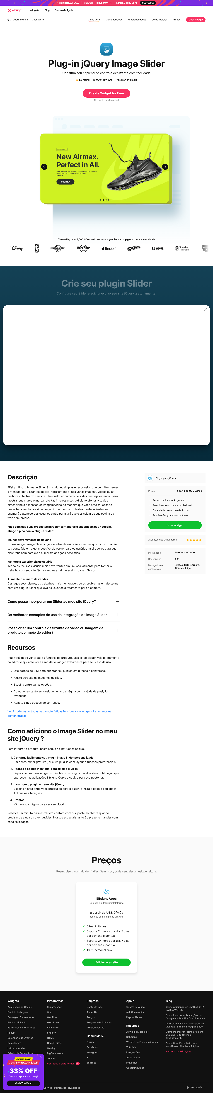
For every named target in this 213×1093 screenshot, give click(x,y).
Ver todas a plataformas (63, 1063)
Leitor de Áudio (16, 1048)
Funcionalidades (137, 19)
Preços (177, 19)
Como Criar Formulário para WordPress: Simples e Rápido (182, 1045)
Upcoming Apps (135, 1067)
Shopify (51, 1032)
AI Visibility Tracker (137, 1031)
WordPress (53, 1022)
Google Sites (54, 1043)
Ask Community (135, 1012)
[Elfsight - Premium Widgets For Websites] (14, 10)
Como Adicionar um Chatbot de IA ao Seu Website (185, 1008)
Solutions (131, 1036)
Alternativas (133, 1057)
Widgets (34, 10)
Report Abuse (134, 1017)
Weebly (51, 1048)
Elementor (53, 1027)
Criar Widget (196, 19)
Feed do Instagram (17, 1012)
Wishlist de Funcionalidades (142, 1042)
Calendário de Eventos (20, 1037)
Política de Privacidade (67, 1088)
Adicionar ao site (106, 962)
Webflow (52, 1017)
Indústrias (132, 1062)
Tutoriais (131, 1047)
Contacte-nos (94, 1006)
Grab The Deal (23, 1083)
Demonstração (114, 19)
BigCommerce (55, 1053)
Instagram (92, 1052)
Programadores (95, 1027)
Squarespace (54, 1006)
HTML (50, 1037)
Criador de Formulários (20, 1053)
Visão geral (94, 19)
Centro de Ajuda (64, 10)
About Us (92, 1012)
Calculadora (14, 1043)
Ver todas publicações (178, 1051)
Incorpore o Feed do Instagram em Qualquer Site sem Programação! (185, 1025)
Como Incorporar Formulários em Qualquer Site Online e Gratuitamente (184, 1034)
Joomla (51, 1058)
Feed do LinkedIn (16, 1022)
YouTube (91, 1062)
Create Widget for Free (106, 93)
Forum (90, 1042)
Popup (11, 1032)
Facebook (92, 1047)
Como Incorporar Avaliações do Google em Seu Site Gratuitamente (185, 1017)
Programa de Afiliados (99, 1022)
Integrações (133, 1052)
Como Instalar (159, 19)
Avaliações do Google (19, 1006)
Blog (47, 10)
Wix (49, 1012)
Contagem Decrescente (20, 1017)
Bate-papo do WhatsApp (21, 1027)
